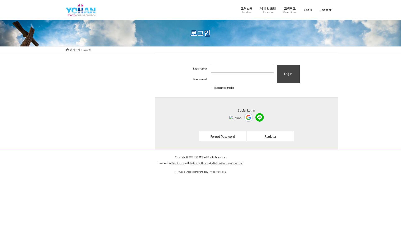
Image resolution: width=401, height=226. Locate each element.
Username (200, 69)
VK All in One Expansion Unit (227, 162)
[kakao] (235, 117)
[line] (259, 117)
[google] (248, 117)
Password (200, 79)
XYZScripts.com (218, 171)
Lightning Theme (199, 162)
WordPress (177, 162)
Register (270, 136)
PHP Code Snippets (185, 171)
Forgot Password (222, 136)
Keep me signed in (224, 87)
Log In (288, 74)
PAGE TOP (388, 215)
